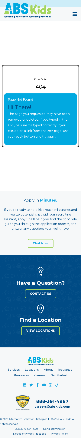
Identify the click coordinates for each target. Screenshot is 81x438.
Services (14, 369)
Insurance (65, 369)
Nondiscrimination (54, 428)
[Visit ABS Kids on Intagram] (50, 385)
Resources (21, 375)
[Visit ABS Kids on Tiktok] (57, 385)
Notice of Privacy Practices (29, 433)
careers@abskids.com (52, 406)
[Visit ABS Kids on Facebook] (37, 385)
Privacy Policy (59, 433)
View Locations (40, 331)
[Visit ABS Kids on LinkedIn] (25, 385)
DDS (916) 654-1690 (26, 428)
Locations (32, 369)
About (48, 369)
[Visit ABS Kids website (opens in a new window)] (40, 362)
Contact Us (40, 294)
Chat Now (40, 243)
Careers (39, 375)
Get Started (59, 375)
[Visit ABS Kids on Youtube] (44, 385)
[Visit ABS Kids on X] (31, 385)
